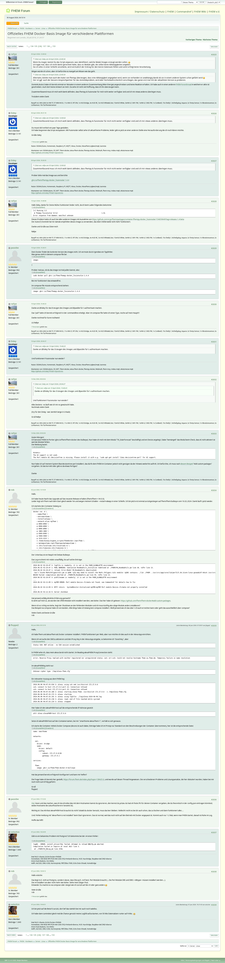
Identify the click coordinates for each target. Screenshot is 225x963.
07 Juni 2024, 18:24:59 (38, 832)
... (29, 46)
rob (12, 489)
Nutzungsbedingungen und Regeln (198, 960)
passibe (15, 247)
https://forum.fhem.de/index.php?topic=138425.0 (83, 779)
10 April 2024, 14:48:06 (38, 201)
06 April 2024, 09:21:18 (38, 113)
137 (44, 46)
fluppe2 (15, 625)
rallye (14, 54)
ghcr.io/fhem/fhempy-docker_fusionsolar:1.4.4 (50, 180)
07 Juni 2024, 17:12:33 (38, 799)
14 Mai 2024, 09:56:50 (38, 433)
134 (31, 46)
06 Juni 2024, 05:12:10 (38, 625)
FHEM (170, 11)
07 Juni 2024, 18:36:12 (38, 871)
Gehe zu (183, 946)
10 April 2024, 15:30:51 (38, 248)
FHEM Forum (20, 10)
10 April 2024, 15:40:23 (38, 304)
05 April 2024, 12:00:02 (38, 54)
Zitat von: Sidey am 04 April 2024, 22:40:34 (50, 59)
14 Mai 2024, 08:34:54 (38, 379)
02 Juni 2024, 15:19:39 (38, 490)
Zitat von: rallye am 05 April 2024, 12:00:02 (50, 118)
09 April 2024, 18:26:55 (38, 160)
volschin (15, 832)
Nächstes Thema (210, 39)
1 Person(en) (35, 142)
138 (48, 46)
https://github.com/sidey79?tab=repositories (47, 153)
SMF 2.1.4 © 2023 (10, 960)
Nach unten (11, 46)
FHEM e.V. (214, 11)
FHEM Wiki (200, 11)
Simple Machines (22, 960)
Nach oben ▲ (215, 960)
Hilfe (182, 960)
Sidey (13, 113)
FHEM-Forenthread (183, 84)
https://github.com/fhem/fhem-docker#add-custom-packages (145, 601)
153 (53, 46)
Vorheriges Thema (194, 39)
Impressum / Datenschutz (150, 11)
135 (35, 46)
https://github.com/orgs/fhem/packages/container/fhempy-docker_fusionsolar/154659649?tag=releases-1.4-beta (138, 219)
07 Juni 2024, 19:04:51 (38, 904)
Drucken (214, 47)
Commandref (183, 11)
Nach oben (11, 935)
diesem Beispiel (186, 464)
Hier (33, 803)
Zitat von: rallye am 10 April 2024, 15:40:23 (50, 346)
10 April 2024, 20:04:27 (38, 341)
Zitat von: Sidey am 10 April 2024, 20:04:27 (50, 384)
